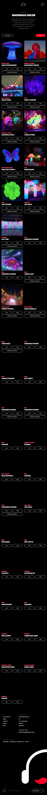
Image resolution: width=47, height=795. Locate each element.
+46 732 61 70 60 (23, 730)
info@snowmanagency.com (26, 732)
